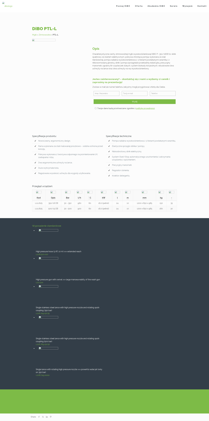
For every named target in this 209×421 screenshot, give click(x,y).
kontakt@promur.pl (131, 401)
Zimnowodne (45, 35)
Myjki (34, 35)
